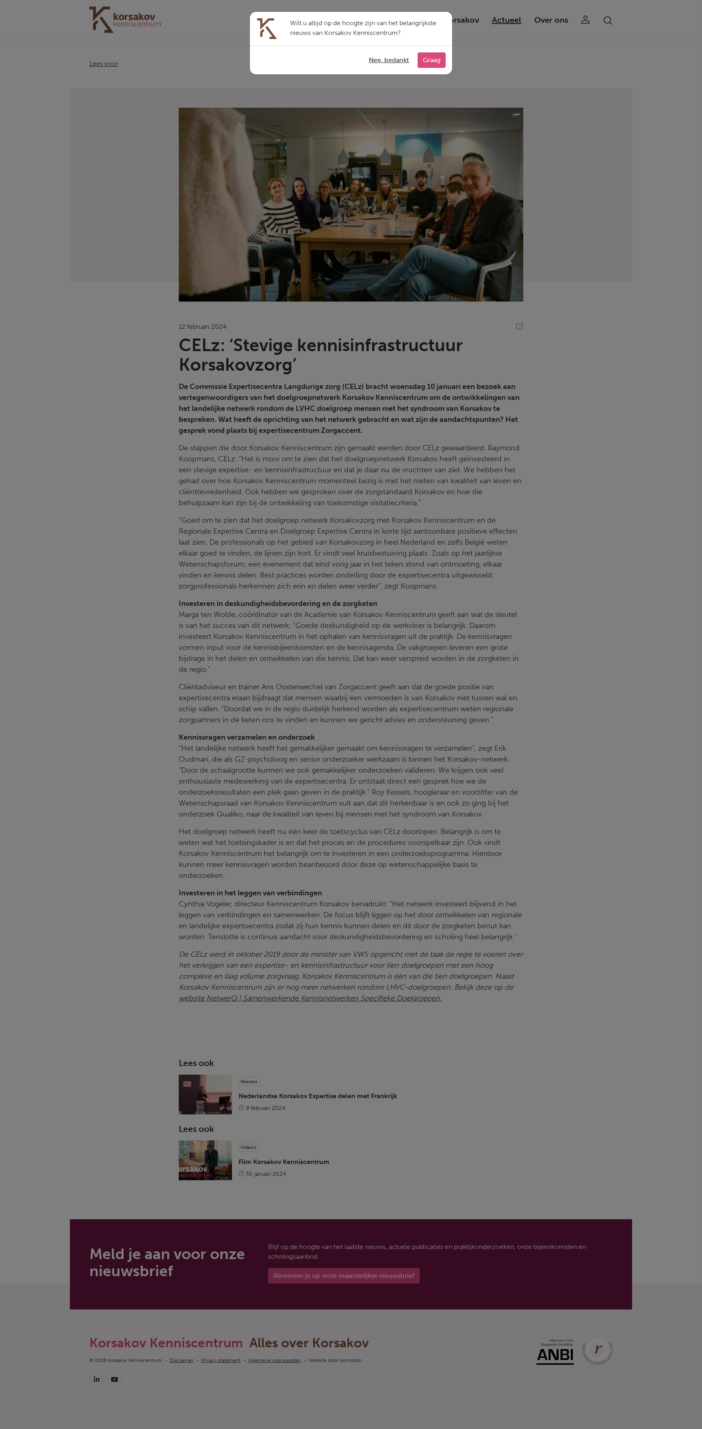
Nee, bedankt (389, 60)
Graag (431, 60)
